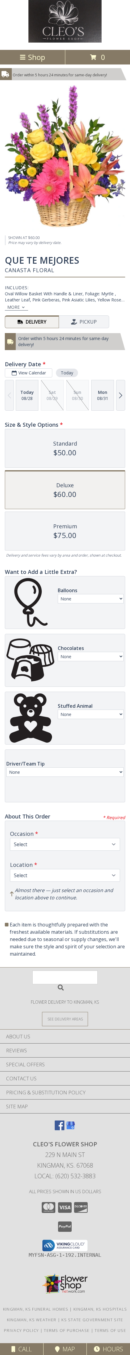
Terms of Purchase (66, 1330)
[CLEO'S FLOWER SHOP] (65, 41)
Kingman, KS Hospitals (100, 1309)
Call (23, 1349)
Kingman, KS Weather (32, 1319)
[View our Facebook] (59, 1128)
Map (67, 1349)
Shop (36, 57)
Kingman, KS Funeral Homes (36, 1309)
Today (67, 373)
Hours (111, 1349)
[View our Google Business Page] (70, 1128)
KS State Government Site (92, 1319)
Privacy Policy (21, 1330)
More (13, 307)
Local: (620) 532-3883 (65, 1176)
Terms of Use (110, 1330)
